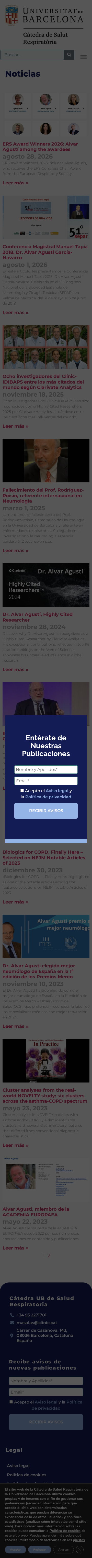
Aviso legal (57, 790)
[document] (46, 779)
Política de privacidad (48, 796)
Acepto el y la (46, 793)
